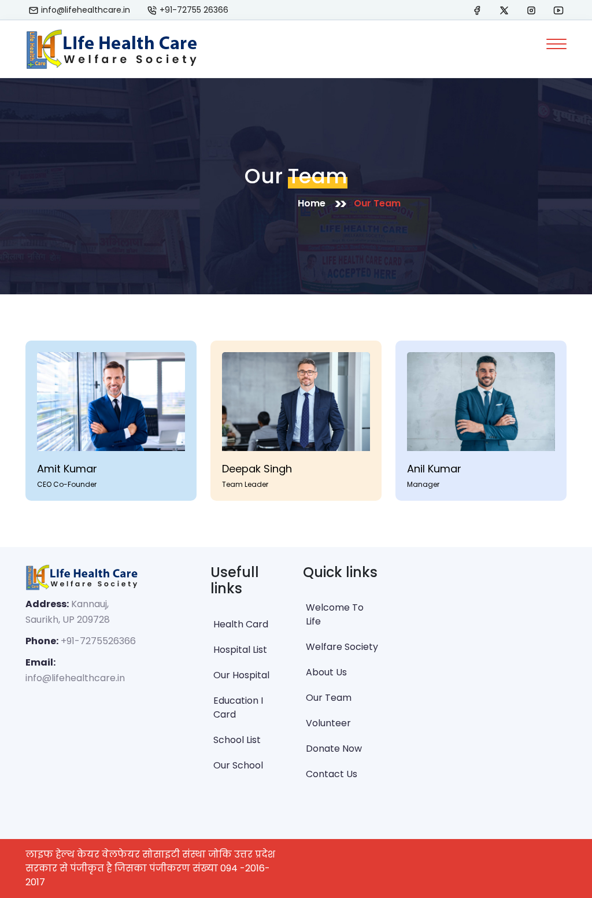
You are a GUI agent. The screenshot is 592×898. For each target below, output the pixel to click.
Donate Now (334, 748)
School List (237, 740)
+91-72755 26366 (192, 10)
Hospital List (240, 649)
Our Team (377, 203)
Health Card (240, 624)
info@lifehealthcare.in (84, 10)
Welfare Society (342, 646)
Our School (238, 765)
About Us (326, 672)
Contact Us (331, 774)
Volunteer (328, 723)
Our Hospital (241, 675)
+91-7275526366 (98, 641)
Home (311, 203)
